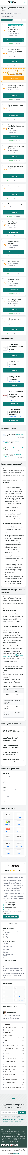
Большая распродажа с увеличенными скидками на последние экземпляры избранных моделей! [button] (16, 394)
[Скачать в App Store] (5, 1145)
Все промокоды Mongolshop (15, 351)
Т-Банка (17, 655)
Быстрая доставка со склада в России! (15, 300)
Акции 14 (24, 19)
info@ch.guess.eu (9, 936)
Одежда (8, 859)
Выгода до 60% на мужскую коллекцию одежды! (15, 51)
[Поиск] (21, 2)
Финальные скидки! (14, 186)
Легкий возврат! (13, 261)
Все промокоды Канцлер (15, 366)
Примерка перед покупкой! (13, 280)
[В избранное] (3, 25)
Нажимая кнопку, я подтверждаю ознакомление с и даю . (14, 1119)
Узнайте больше (7, 913)
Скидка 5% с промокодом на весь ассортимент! (15, 29)
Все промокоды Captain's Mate (16, 400)
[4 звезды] (15, 870)
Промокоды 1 (17, 19)
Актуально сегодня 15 (7, 19)
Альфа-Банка (6, 656)
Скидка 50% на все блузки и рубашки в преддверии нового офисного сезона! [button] (15, 412)
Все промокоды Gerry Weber (15, 416)
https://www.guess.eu (10, 937)
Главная (3, 859)
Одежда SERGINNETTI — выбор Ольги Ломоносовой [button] (16, 378)
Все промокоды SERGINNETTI (16, 381)
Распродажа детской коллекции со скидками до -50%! (16, 126)
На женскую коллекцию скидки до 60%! (16, 86)
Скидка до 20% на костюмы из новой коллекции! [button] (14, 363)
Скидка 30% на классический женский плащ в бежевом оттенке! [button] (16, 347)
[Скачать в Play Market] (14, 1145)
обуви (9, 618)
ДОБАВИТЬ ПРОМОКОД (11, 916)
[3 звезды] (13, 870)
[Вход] (25, 2)
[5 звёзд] (16, 870)
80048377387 (8, 934)
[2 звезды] (12, 870)
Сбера (21, 655)
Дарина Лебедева (11, 1012)
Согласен (16, 1153)
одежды (5, 618)
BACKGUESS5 (19, 434)
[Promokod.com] (12, 2)
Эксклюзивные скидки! (15, 204)
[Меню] (2, 2)
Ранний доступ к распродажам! (13, 223)
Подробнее (18, 43)
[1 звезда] (10, 870)
